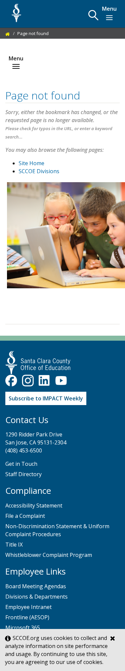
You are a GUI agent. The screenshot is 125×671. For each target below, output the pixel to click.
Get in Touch (21, 463)
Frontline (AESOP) (27, 617)
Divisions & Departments (36, 596)
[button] (93, 15)
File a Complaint (25, 516)
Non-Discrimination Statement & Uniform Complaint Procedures (57, 530)
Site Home (31, 163)
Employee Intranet (28, 607)
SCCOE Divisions (39, 171)
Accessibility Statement (33, 505)
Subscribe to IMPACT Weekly (46, 398)
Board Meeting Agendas (35, 586)
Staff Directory (23, 474)
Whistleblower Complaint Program (48, 555)
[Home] (7, 33)
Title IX (14, 544)
